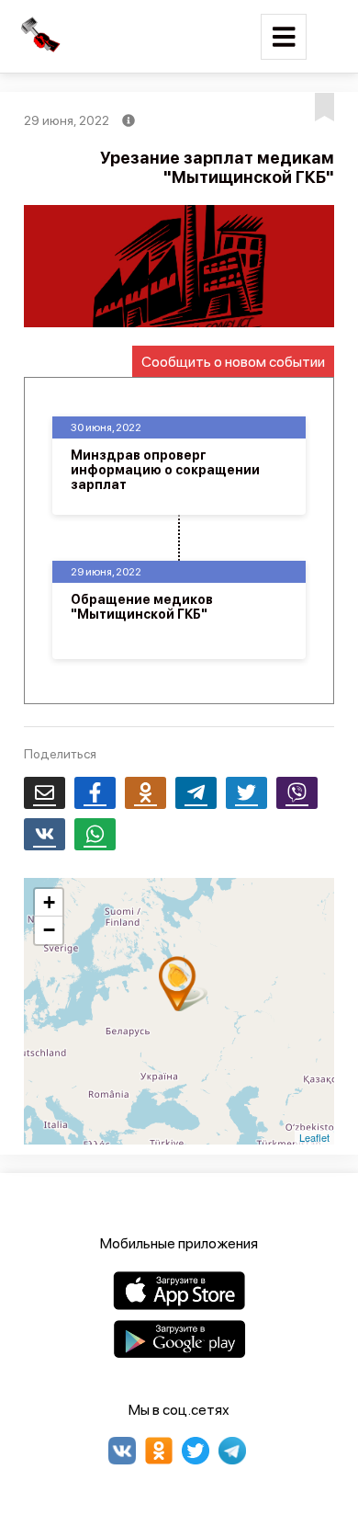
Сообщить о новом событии (233, 361)
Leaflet (314, 1137)
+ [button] (49, 902)
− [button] (49, 929)
